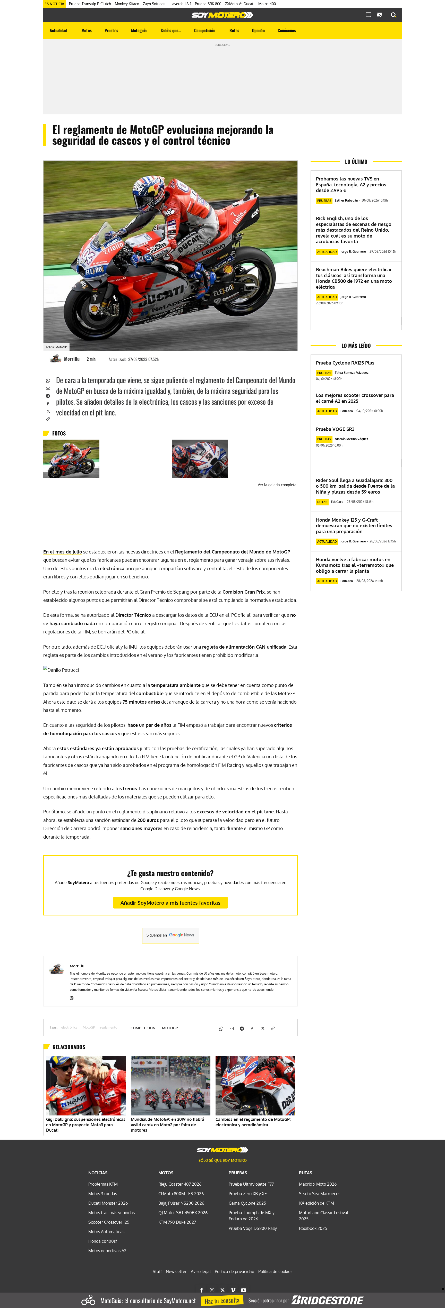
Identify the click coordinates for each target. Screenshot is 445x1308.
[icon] (368, 15)
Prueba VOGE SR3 (335, 429)
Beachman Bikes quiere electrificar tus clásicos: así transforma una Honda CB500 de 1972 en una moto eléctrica (354, 278)
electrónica (69, 1027)
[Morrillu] (56, 358)
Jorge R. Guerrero (353, 251)
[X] (47, 410)
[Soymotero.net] (222, 15)
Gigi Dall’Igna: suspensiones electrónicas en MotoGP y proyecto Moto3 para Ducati (85, 1125)
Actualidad (327, 252)
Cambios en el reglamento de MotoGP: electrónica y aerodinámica (253, 1122)
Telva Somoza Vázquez (352, 373)
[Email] (47, 387)
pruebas (324, 201)
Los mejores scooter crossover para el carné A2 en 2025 (355, 398)
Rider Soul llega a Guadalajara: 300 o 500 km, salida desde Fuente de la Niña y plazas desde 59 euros (355, 486)
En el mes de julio (62, 552)
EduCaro (346, 411)
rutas (322, 502)
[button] (394, 15)
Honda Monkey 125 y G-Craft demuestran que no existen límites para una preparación (354, 525)
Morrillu (72, 358)
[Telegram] (47, 395)
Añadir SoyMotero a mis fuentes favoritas (170, 902)
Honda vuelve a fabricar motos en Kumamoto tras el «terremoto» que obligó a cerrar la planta (355, 565)
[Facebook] (47, 403)
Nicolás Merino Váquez (351, 439)
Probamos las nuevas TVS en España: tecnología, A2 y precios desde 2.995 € (351, 184)
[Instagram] (72, 997)
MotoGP (89, 1027)
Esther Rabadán (346, 200)
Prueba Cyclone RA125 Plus (345, 363)
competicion (143, 1028)
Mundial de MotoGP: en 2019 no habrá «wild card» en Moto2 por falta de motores (167, 1125)
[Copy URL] (47, 418)
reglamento (108, 1027)
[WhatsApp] (47, 380)
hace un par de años (149, 725)
